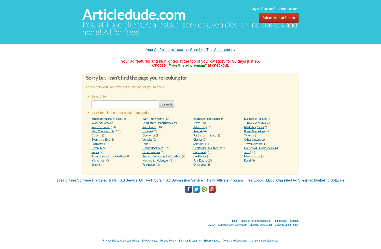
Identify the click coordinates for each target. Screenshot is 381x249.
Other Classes (252, 139)
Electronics (148, 135)
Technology (149, 164)
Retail (247, 160)
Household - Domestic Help (260, 148)
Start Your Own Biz (103, 131)
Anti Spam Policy (129, 240)
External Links (212, 240)
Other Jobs (199, 164)
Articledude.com (133, 14)
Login (255, 8)
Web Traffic (149, 127)
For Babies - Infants (204, 135)
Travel (197, 123)
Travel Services (253, 143)
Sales (95, 164)
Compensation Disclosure (232, 224)
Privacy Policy (111, 240)
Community (200, 152)
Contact (294, 220)
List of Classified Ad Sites (286, 180)
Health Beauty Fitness (206, 148)
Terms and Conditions (235, 240)
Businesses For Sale (256, 118)
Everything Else (101, 139)
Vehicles (147, 139)
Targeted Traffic (106, 180)
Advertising (200, 127)
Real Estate (200, 160)
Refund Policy (168, 240)
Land (145, 143)
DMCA (211, 224)
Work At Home (101, 123)
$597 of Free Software (74, 180)
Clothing (96, 135)
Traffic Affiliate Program (224, 180)
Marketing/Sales (254, 127)
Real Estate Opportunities (157, 123)
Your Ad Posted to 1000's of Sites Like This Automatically (190, 49)
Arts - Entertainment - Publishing (161, 156)
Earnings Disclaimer (260, 224)
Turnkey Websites (255, 123)
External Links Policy (287, 224)
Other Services (151, 152)
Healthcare (200, 156)
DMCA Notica (149, 240)
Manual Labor (252, 156)
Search (166, 104)
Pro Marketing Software (326, 180)
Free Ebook (254, 180)
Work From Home (153, 118)
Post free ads (280, 220)
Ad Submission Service (184, 180)
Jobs (246, 152)
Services (198, 143)
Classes (197, 139)
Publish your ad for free (278, 17)
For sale (147, 131)
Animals (198, 131)
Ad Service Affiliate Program (142, 180)
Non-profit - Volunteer (155, 160)
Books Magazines (254, 131)
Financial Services (152, 148)
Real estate (98, 143)
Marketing (98, 160)
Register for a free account (280, 8)
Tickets (248, 135)
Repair (95, 152)
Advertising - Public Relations (109, 156)
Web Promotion (101, 127)
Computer (98, 148)
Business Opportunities (105, 118)
